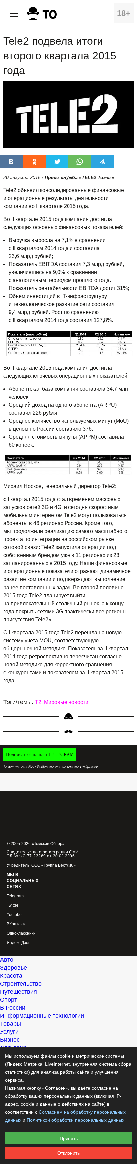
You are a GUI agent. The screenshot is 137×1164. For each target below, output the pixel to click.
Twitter (12, 905)
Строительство (21, 983)
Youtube (14, 915)
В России (12, 1007)
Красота (11, 975)
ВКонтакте (17, 924)
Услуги (9, 1031)
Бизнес (10, 1039)
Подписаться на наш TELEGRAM (40, 754)
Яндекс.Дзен (19, 943)
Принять (69, 1138)
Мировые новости (66, 702)
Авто (6, 959)
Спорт (8, 999)
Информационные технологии (42, 1015)
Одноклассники (21, 933)
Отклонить (68, 1153)
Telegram (15, 896)
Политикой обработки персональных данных (75, 1120)
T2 (38, 702)
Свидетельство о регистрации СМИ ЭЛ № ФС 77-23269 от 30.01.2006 (43, 854)
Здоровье (13, 967)
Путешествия (18, 991)
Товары (10, 1023)
